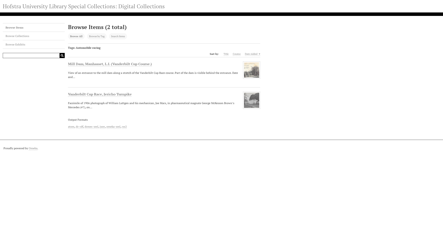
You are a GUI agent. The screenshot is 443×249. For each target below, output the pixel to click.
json (102, 126)
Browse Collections (17, 36)
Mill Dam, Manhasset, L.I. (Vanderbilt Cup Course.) (110, 64)
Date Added (251, 54)
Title (226, 54)
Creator (237, 54)
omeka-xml (113, 126)
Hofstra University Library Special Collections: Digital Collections (84, 6)
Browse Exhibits (15, 44)
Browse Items (14, 27)
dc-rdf (79, 126)
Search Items (118, 36)
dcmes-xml (91, 126)
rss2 (124, 126)
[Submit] (62, 55)
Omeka (33, 148)
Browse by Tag (97, 36)
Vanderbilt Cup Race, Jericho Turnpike (100, 94)
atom (71, 126)
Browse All (76, 36)
